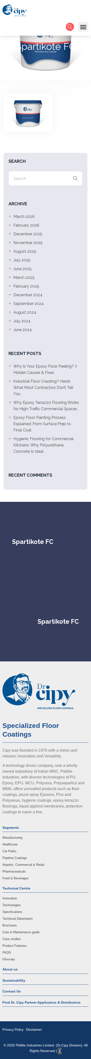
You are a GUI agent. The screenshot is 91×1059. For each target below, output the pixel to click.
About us (10, 969)
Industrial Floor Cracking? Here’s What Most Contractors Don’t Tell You (43, 387)
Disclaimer (34, 1029)
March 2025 (23, 277)
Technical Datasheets (17, 918)
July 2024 (22, 321)
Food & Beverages (15, 878)
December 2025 (27, 234)
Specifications (12, 912)
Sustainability (13, 980)
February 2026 (26, 225)
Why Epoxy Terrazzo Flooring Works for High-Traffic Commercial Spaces (46, 405)
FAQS (6, 952)
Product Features (14, 946)
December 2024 (27, 295)
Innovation (9, 898)
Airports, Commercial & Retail (23, 864)
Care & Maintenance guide (21, 932)
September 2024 (28, 303)
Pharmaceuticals (14, 871)
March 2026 (24, 216)
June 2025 (22, 269)
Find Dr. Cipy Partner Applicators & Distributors (41, 1002)
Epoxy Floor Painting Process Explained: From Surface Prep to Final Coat (42, 423)
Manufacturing (12, 837)
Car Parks (9, 851)
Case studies (11, 939)
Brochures (9, 925)
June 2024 (22, 329)
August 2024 (24, 312)
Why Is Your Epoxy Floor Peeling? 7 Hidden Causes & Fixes (45, 369)
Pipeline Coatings (14, 858)
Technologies (11, 905)
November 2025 (27, 242)
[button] (83, 27)
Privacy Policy (13, 1029)
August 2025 (24, 251)
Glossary (8, 959)
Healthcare (9, 844)
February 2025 (26, 286)
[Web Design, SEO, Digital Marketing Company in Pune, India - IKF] (60, 1051)
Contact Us (11, 991)
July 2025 (21, 260)
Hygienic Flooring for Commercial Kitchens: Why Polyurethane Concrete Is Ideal (43, 445)
